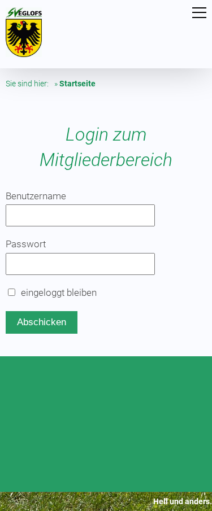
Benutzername (36, 196)
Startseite (77, 83)
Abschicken (41, 322)
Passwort (26, 244)
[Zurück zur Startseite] (24, 53)
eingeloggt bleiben (59, 292)
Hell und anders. (182, 501)
